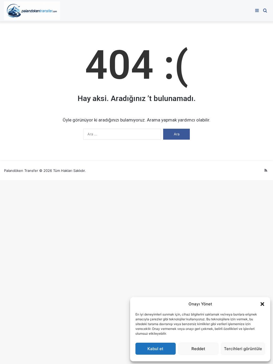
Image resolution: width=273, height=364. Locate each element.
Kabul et (155, 348)
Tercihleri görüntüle (243, 348)
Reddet (198, 348)
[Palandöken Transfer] (32, 10)
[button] (262, 304)
